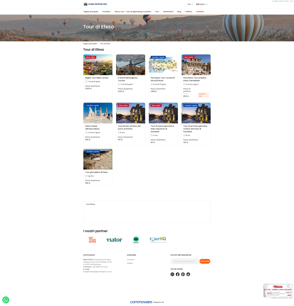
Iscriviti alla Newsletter (181, 255)
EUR (189, 4)
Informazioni (89, 255)
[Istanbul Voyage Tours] (114, 4)
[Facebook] (178, 274)
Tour (157, 11)
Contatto (200, 11)
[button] (133, 11)
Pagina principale (91, 11)
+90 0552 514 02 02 (95, 267)
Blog (179, 11)
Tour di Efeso (105, 43)
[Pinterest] (183, 274)
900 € (185, 93)
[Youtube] (188, 274)
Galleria (130, 263)
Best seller (90, 57)
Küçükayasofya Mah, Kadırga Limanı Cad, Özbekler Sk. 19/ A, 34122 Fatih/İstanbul (97, 262)
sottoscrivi (205, 261)
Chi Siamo (106, 11)
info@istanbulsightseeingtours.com (97, 270)
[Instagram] (172, 274)
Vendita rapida (158, 57)
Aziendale (131, 255)
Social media (177, 269)
